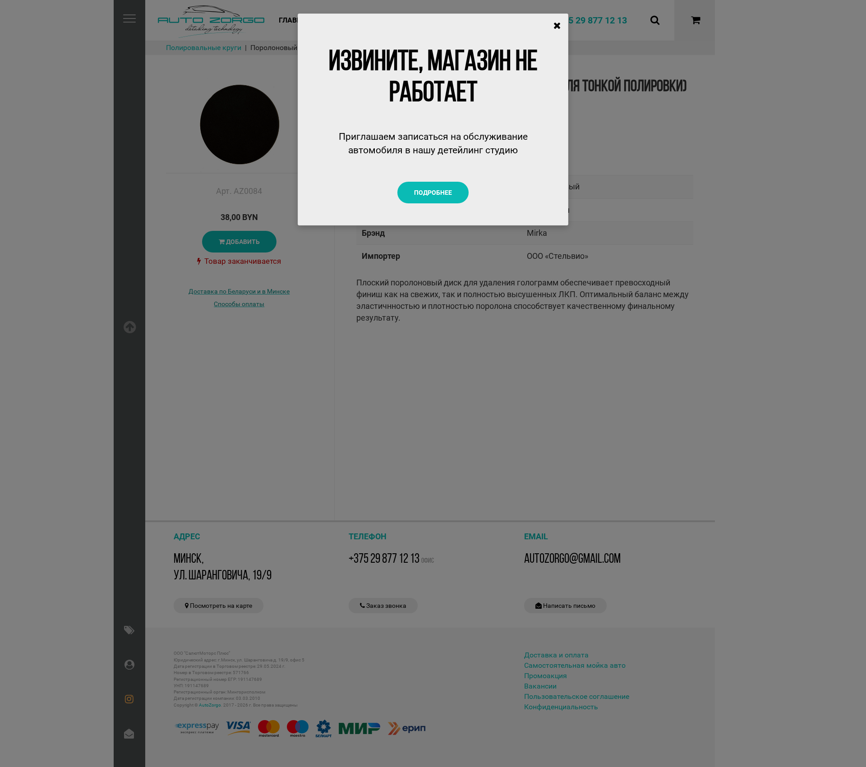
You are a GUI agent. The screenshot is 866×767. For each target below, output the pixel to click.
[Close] (557, 26)
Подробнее (433, 192)
